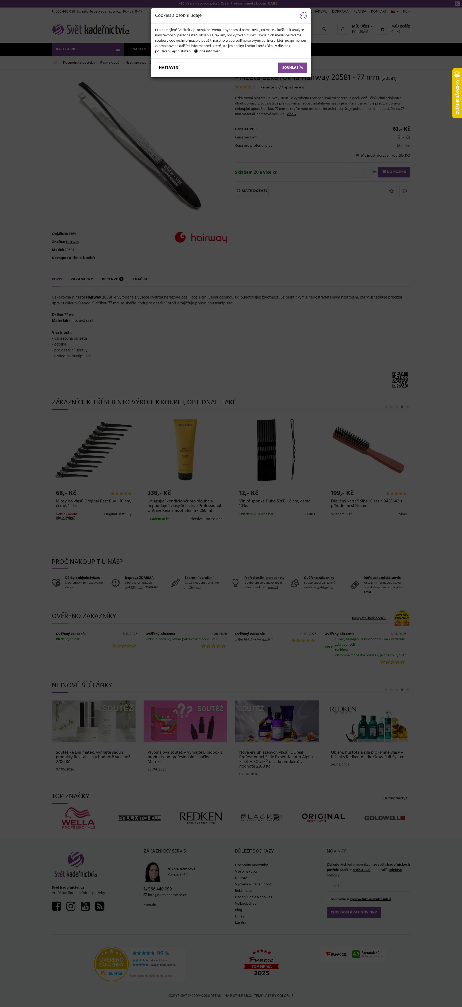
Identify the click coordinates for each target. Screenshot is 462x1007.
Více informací (209, 51)
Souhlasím (292, 68)
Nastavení (169, 68)
